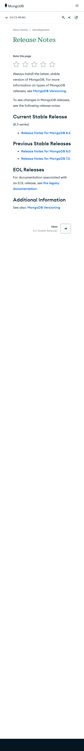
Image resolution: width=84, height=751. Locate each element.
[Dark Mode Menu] (76, 17)
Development (41, 29)
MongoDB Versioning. (50, 91)
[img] (16, 64)
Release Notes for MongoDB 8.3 (45, 133)
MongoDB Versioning (43, 207)
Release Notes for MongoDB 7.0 (45, 158)
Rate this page (22, 56)
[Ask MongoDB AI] (69, 17)
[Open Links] (77, 5)
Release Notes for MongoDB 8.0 (46, 151)
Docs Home (20, 29)
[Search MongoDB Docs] (63, 17)
